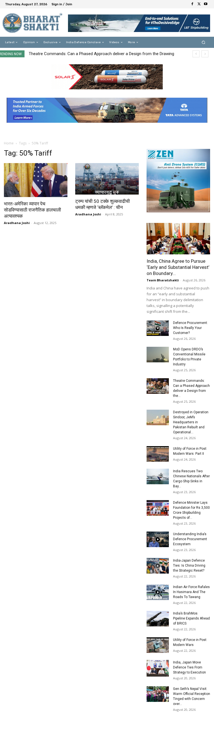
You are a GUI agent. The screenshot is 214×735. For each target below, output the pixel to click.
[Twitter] (199, 4)
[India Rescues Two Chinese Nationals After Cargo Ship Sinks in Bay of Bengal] (158, 476)
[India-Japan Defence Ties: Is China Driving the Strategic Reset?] (158, 566)
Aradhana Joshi (17, 223)
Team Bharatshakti (163, 280)
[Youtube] (205, 4)
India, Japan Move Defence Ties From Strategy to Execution (189, 667)
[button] (203, 42)
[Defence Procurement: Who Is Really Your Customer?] (158, 328)
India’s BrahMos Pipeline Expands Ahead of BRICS (191, 618)
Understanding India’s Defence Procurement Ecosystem (190, 539)
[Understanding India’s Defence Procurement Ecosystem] (158, 539)
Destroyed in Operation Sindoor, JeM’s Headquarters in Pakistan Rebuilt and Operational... (190, 422)
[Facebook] (192, 4)
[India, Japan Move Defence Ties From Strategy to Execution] (158, 668)
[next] (204, 53)
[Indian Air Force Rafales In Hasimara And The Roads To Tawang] (158, 592)
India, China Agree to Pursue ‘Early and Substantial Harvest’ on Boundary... (178, 267)
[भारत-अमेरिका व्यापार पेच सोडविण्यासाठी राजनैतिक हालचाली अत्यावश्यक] (35, 180)
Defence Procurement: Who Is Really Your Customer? (190, 328)
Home (9, 143)
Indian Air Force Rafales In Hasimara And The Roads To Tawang (191, 592)
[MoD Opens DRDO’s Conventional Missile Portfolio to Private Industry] (158, 354)
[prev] (196, 53)
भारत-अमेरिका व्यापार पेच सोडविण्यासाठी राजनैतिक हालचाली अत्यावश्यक (32, 210)
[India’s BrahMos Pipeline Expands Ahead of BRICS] (158, 618)
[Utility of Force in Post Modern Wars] (158, 645)
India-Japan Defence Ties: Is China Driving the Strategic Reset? (189, 565)
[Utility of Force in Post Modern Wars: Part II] (158, 454)
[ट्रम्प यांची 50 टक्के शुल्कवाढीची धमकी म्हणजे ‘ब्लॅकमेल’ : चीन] (107, 179)
